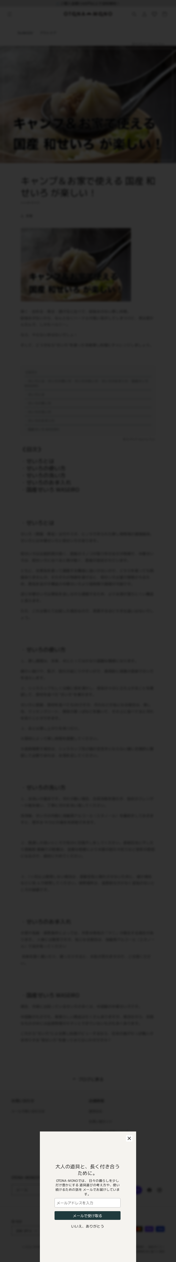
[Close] (129, 1138)
